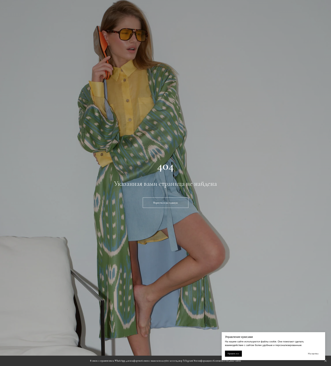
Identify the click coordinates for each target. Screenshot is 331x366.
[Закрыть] (326, 361)
